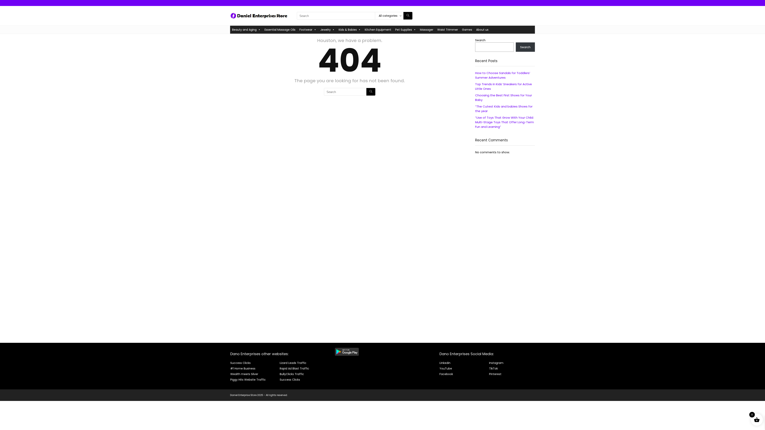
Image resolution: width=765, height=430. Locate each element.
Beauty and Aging (244, 30)
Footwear (305, 30)
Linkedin (444, 363)
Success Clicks (240, 363)
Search (480, 40)
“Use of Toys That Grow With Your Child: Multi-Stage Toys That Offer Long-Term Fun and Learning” (504, 122)
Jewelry (325, 30)
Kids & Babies (348, 30)
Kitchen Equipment (378, 30)
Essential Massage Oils (280, 30)
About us (482, 30)
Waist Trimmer (447, 30)
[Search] (407, 16)
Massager (426, 30)
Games (467, 30)
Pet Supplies (403, 30)
